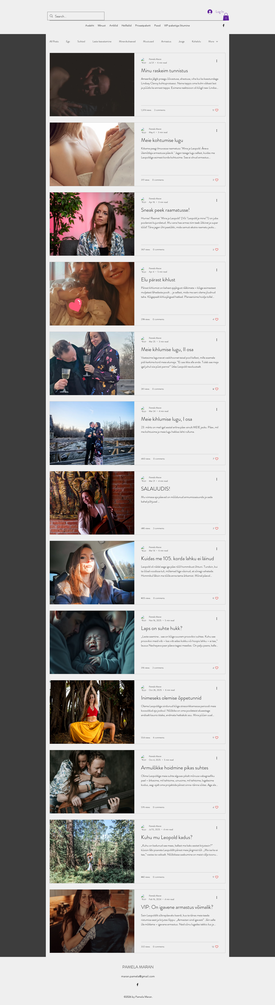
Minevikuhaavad (127, 41)
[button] (226, 17)
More (211, 41)
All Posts (54, 41)
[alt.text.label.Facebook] (223, 25)
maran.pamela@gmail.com (138, 976)
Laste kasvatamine (102, 41)
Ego (68, 41)
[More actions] (218, 61)
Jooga (181, 41)
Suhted (81, 41)
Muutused (148, 41)
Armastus (166, 41)
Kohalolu (196, 41)
